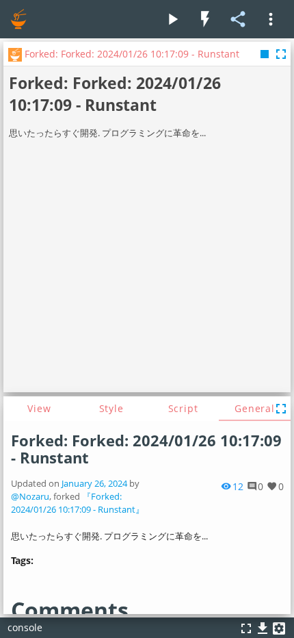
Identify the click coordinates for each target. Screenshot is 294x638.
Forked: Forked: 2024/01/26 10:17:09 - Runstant (146, 449)
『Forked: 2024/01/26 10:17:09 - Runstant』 (77, 503)
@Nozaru (30, 496)
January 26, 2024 (94, 483)
